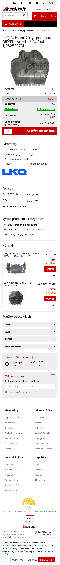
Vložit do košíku (41, 131)
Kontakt (38, 469)
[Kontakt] (37, 3)
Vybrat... (32, 559)
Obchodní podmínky (14, 433)
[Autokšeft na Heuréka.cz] (30, 503)
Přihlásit (38, 422)
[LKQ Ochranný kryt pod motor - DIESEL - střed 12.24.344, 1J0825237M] (30, 68)
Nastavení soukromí (44, 448)
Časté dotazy (11, 443)
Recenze (38, 474)
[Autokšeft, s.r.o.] (14, 9)
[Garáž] (15, 3)
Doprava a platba (13, 417)
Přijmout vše (47, 559)
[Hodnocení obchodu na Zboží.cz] (30, 526)
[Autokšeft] (3, 30)
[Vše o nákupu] (44, 3)
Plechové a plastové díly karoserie (27, 229)
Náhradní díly (11, 464)
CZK (51, 2)
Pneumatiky (10, 474)
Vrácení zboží (11, 422)
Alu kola (8, 469)
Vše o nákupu (12, 410)
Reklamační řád (12, 438)
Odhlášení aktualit (43, 443)
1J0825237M (31, 195)
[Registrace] (22, 3)
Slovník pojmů (11, 490)
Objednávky (40, 428)
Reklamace (10, 428)
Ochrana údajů (11, 448)
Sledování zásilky (42, 433)
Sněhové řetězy (12, 485)
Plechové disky (11, 480)
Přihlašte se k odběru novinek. (22, 381)
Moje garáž (40, 438)
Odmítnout (18, 559)
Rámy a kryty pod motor (22, 234)
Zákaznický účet (44, 410)
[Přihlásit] (30, 3)
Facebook (42, 480)
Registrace (39, 417)
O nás (37, 464)
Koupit (50, 269)
